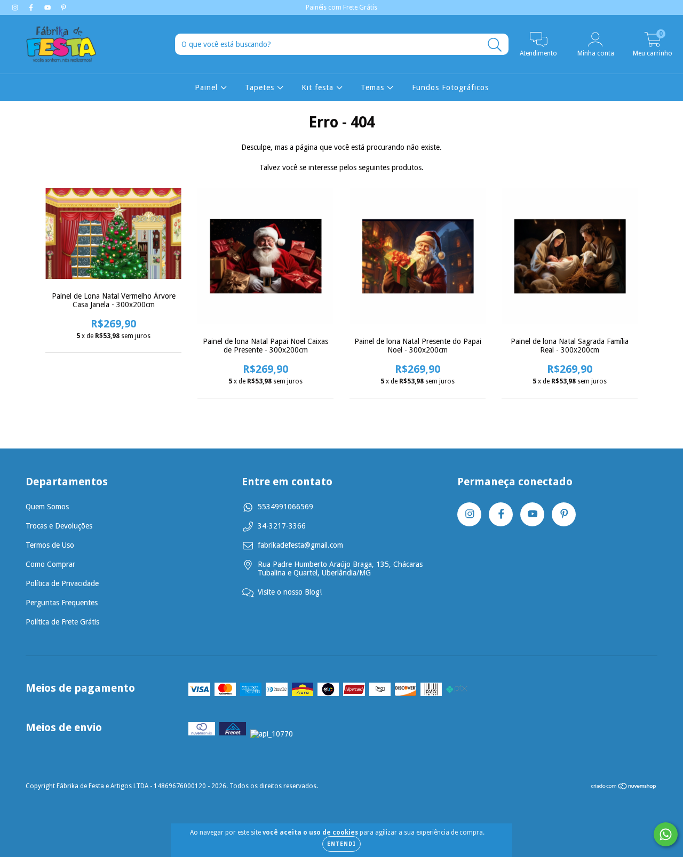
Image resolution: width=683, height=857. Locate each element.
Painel (207, 87)
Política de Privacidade (62, 583)
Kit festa (318, 87)
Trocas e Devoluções (59, 526)
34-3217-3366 (282, 526)
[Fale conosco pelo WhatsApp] (666, 834)
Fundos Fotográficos (450, 87)
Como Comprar (50, 564)
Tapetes (261, 87)
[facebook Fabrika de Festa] (32, 7)
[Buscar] (494, 45)
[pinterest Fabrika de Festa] (63, 7)
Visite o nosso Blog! (290, 592)
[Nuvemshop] (624, 787)
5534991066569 (285, 506)
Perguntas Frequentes (62, 602)
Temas (374, 87)
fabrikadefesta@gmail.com (300, 545)
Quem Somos (47, 506)
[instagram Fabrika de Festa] (16, 7)
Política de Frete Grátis (62, 622)
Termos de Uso (50, 545)
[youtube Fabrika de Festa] (49, 7)
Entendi (341, 844)
